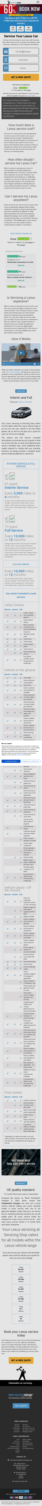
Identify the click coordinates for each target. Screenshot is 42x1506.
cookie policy (20, 755)
